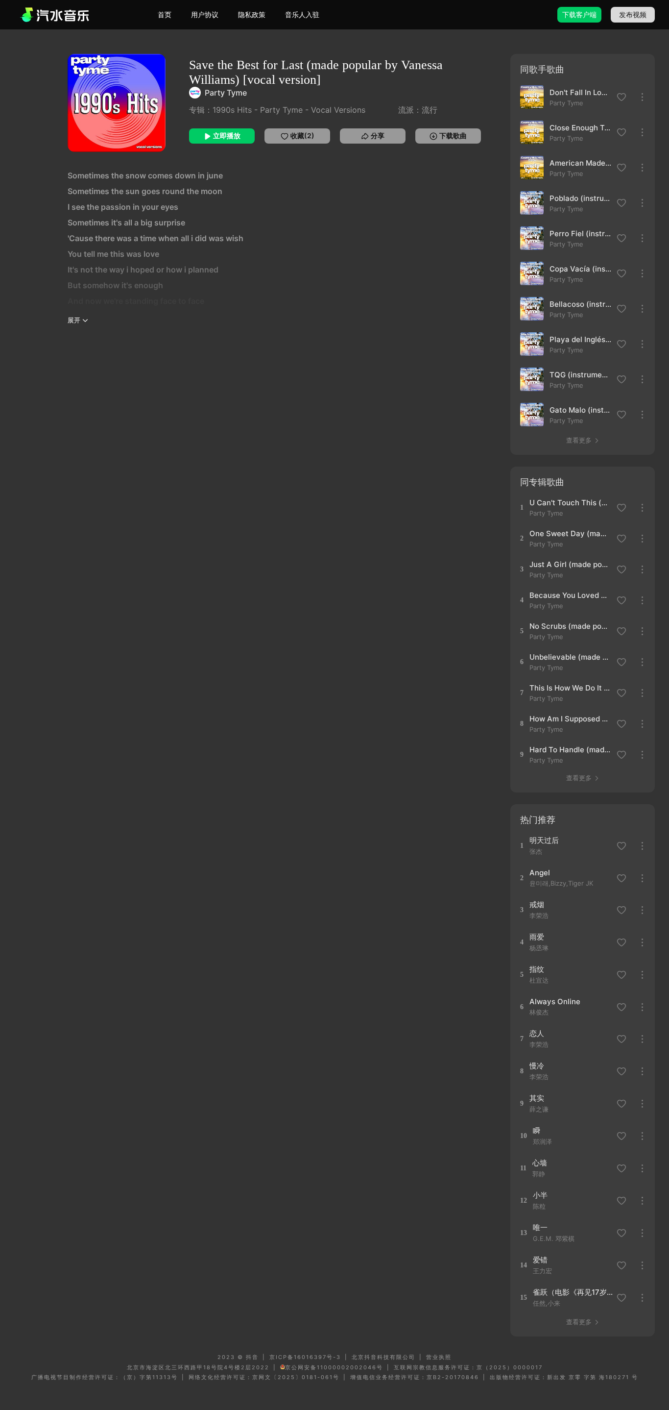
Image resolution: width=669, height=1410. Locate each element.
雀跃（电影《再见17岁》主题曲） (573, 1292)
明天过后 (544, 840)
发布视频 (632, 14)
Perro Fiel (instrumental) (580, 233)
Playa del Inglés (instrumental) (580, 339)
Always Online (554, 1001)
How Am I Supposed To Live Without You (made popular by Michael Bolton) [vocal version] (569, 718)
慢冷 (536, 1065)
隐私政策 (251, 14)
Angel (539, 872)
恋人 (536, 1033)
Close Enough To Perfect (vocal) (580, 127)
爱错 (540, 1259)
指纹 (536, 969)
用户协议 (204, 14)
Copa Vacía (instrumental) (580, 268)
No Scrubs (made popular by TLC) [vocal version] (569, 626)
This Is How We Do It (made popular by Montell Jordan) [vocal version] (569, 688)
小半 (540, 1195)
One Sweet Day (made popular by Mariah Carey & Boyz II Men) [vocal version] (569, 533)
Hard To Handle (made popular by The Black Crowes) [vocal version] (569, 749)
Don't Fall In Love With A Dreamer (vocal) (580, 92)
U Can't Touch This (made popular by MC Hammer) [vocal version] (569, 502)
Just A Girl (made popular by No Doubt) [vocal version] (569, 564)
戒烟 (536, 904)
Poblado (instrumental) (580, 198)
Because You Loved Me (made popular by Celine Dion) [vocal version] (569, 595)
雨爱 (536, 936)
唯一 (540, 1227)
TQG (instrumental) (580, 374)
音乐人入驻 (302, 14)
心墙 (539, 1162)
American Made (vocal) (580, 163)
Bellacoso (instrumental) (580, 304)
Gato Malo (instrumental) (580, 410)
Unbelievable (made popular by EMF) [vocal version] (569, 657)
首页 (164, 14)
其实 (536, 1098)
